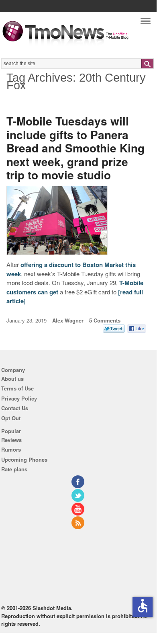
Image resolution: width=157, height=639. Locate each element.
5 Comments (104, 320)
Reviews (11, 440)
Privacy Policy (19, 398)
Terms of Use (17, 388)
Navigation (146, 23)
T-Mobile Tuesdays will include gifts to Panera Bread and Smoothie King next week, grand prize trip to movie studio (75, 148)
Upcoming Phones (24, 459)
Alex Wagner (68, 320)
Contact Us (14, 408)
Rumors (11, 449)
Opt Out (10, 418)
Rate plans (14, 469)
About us (12, 378)
